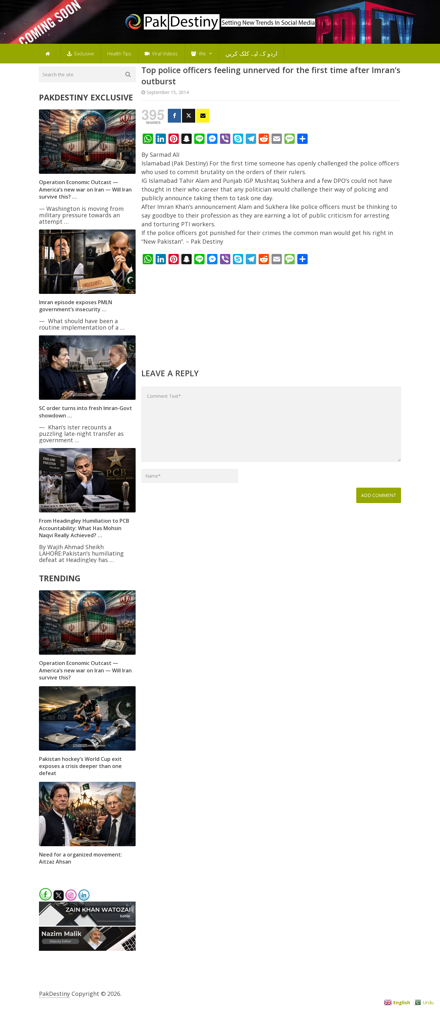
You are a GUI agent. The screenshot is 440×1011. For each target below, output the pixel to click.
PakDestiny (54, 993)
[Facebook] (174, 116)
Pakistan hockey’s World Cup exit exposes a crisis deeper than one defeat (80, 766)
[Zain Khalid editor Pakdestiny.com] (87, 923)
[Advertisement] (271, 316)
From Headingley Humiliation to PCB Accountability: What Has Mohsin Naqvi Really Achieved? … (84, 528)
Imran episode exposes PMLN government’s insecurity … (75, 306)
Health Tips (119, 53)
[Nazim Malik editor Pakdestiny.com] (87, 948)
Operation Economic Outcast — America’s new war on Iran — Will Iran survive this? (85, 670)
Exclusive (83, 53)
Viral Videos (164, 53)
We (201, 53)
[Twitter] (188, 116)
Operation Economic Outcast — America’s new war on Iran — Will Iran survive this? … (85, 189)
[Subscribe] (202, 116)
